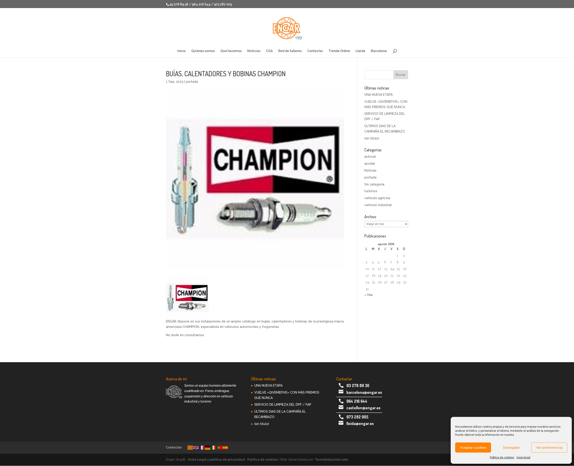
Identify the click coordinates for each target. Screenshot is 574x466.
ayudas (369, 163)
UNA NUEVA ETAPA (378, 94)
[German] (208, 447)
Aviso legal (523, 457)
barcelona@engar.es (364, 392)
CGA (269, 51)
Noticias (253, 51)
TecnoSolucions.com (331, 459)
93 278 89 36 (357, 385)
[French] (202, 447)
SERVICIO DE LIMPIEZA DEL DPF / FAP (282, 404)
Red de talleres (290, 51)
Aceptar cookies (473, 448)
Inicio (181, 51)
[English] (196, 447)
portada (192, 81)
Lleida (360, 51)
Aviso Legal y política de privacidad (216, 459)
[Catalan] (190, 447)
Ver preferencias (549, 448)
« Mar (368, 295)
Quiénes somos (203, 51)
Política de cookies (502, 457)
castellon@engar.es (363, 407)
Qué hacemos (231, 51)
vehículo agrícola (377, 198)
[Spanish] (225, 447)
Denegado (511, 448)
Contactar (315, 51)
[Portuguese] (219, 447)
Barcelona (379, 51)
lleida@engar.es (360, 423)
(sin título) (371, 138)
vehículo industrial (378, 205)
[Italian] (214, 447)
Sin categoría (374, 184)
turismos (370, 191)
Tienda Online (339, 51)
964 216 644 (356, 401)
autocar (370, 156)
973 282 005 (357, 416)
